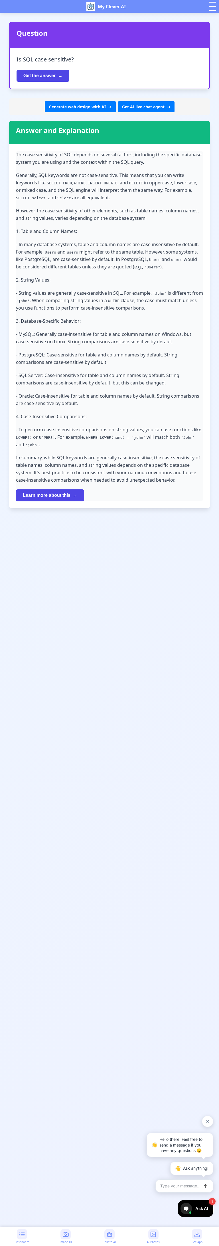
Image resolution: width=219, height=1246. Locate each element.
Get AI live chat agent (143, 106)
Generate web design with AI (77, 106)
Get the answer (39, 75)
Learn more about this (46, 495)
